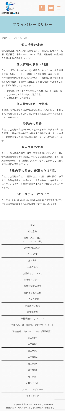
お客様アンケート (32, 279)
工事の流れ (32, 267)
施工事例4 (32, 357)
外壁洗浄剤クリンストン (32, 318)
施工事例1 (32, 338)
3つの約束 (32, 254)
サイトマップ (32, 396)
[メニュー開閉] (58, 7)
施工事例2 (32, 344)
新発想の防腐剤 (32, 305)
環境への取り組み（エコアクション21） (32, 239)
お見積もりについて (32, 273)
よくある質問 (32, 299)
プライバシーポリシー (32, 389)
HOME (4, 38)
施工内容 (32, 260)
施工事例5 (32, 363)
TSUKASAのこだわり (32, 247)
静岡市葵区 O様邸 (32, 286)
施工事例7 (32, 376)
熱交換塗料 (32, 312)
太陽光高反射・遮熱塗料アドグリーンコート (32, 325)
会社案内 (32, 231)
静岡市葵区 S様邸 (32, 292)
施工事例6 (32, 370)
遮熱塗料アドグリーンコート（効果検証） (32, 331)
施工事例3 (32, 350)
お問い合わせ (32, 383)
